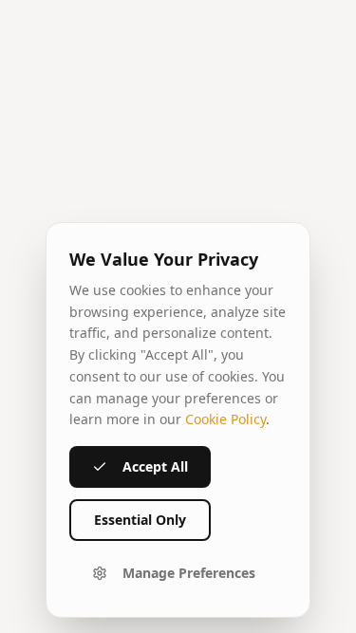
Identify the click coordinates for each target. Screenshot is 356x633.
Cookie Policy (225, 419)
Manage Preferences (188, 573)
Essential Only (140, 520)
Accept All (155, 466)
